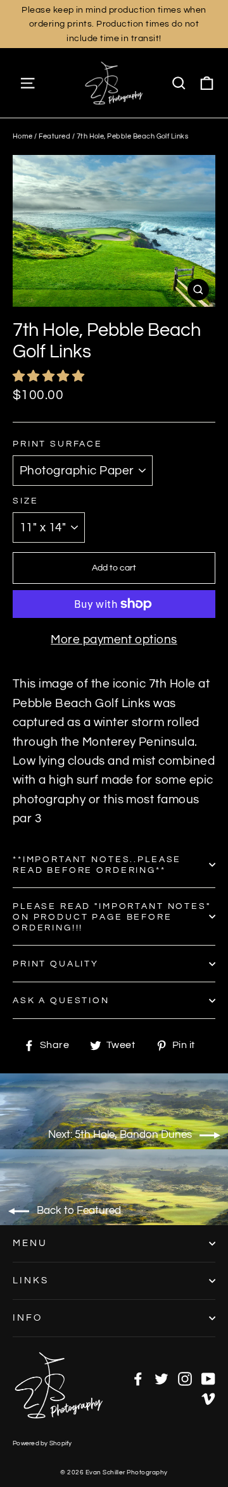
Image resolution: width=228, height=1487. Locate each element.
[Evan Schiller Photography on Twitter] (161, 1378)
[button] (50, 376)
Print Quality (56, 963)
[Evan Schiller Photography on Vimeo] (208, 1397)
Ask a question (61, 1000)
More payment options (114, 639)
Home (23, 136)
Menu (30, 1243)
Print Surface (58, 443)
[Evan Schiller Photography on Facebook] (138, 1378)
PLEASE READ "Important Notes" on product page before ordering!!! (112, 916)
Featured (54, 136)
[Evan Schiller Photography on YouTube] (208, 1378)
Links (31, 1280)
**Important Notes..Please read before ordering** (97, 865)
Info (27, 1318)
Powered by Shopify (42, 1443)
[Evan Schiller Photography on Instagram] (185, 1378)
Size (25, 500)
